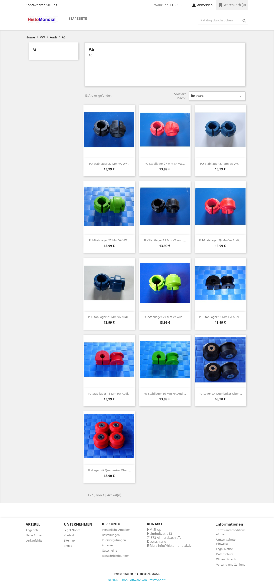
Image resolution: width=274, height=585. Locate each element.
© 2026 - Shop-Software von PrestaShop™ (137, 580)
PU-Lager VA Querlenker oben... (220, 393)
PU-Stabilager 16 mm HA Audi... (220, 317)
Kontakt (69, 535)
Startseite (78, 18)
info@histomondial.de (175, 545)
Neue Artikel (34, 535)
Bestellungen (111, 535)
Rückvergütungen (114, 540)
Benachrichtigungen (116, 556)
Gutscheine (109, 550)
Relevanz (217, 95)
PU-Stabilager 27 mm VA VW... (109, 164)
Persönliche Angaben (116, 530)
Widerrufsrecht (226, 559)
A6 (34, 49)
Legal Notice (72, 530)
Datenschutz (224, 554)
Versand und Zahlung (231, 564)
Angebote (32, 530)
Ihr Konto (111, 524)
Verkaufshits (34, 540)
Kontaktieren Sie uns (41, 5)
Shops (68, 546)
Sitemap (69, 540)
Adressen (108, 545)
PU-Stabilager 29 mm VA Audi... (165, 240)
